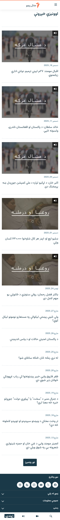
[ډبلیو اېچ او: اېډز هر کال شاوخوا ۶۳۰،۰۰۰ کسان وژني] (30, 214)
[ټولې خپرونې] (23, 516)
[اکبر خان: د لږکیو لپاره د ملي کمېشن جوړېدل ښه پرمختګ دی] (30, 158)
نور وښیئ (30, 462)
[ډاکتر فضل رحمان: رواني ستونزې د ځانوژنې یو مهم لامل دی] (30, 269)
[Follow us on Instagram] (34, 485)
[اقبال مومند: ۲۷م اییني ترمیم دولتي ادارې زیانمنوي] (30, 46)
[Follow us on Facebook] (55, 485)
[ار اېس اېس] (27, 485)
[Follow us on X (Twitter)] (48, 485)
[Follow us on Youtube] (41, 485)
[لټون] (51, 516)
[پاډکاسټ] (20, 485)
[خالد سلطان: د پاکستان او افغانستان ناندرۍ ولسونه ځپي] (30, 102)
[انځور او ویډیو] (37, 516)
